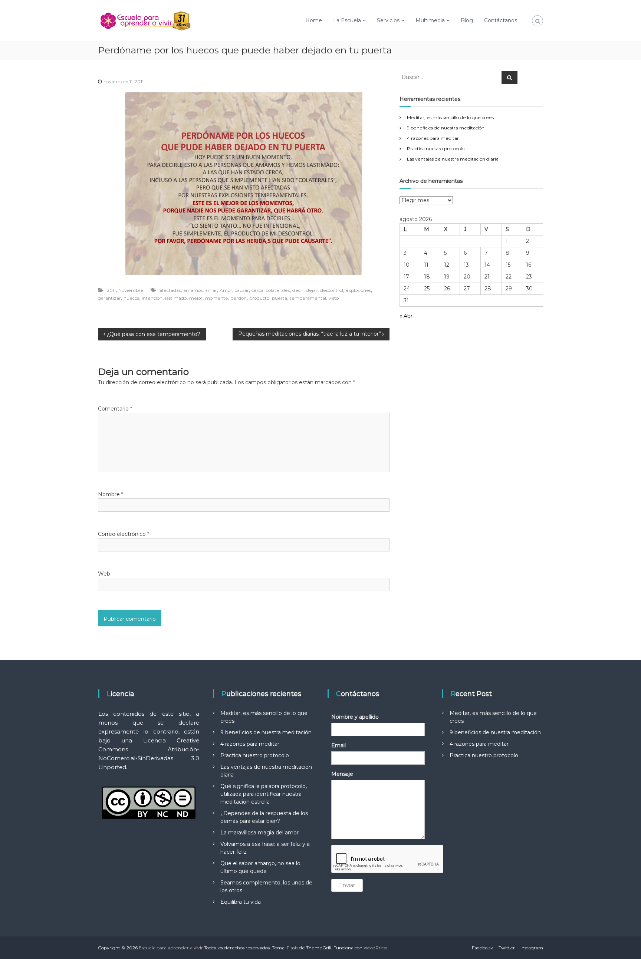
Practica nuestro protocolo (435, 148)
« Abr (406, 316)
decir (297, 290)
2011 (111, 290)
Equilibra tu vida (240, 902)
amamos (193, 290)
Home (313, 20)
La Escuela (347, 20)
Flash (292, 947)
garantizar (109, 298)
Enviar (347, 885)
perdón (238, 298)
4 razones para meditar (433, 138)
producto (259, 298)
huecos (131, 298)
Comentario (115, 408)
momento (216, 298)
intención (152, 298)
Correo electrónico (123, 534)
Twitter (507, 947)
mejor (196, 298)
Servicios (388, 20)
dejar (312, 290)
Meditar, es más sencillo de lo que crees (450, 117)
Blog (467, 20)
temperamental (308, 298)
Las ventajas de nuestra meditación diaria (453, 159)
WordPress (375, 947)
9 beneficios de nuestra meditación (445, 128)
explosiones (358, 290)
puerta (279, 298)
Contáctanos (500, 20)
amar (211, 290)
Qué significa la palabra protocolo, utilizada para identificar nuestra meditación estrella (263, 794)
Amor (226, 290)
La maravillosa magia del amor (259, 832)
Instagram (531, 947)
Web (104, 573)
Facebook (482, 947)
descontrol (331, 290)
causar (242, 290)
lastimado (176, 298)
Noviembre (131, 290)
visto (334, 298)
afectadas (170, 290)
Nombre (110, 494)
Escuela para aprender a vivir (171, 947)
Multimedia (430, 20)
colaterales (278, 290)
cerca (257, 290)
